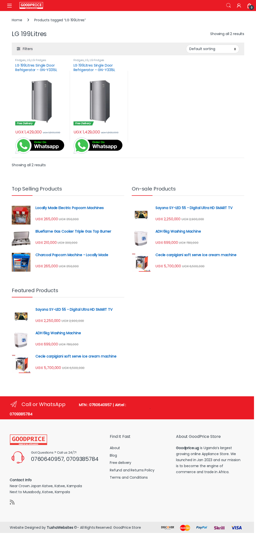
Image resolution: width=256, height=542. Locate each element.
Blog (113, 455)
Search (228, 5)
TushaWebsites (60, 527)
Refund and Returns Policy (132, 470)
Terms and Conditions (129, 477)
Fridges (20, 60)
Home (17, 20)
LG (28, 60)
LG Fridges (39, 60)
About (115, 447)
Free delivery (120, 462)
